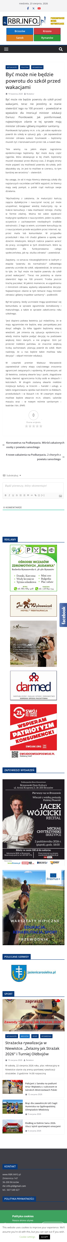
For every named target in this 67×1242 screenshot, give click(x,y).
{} (39, 495)
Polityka (24, 67)
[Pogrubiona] (5, 495)
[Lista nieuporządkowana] (24, 495)
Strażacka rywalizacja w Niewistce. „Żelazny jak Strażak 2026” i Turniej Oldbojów (32, 1048)
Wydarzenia (37, 67)
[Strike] (17, 495)
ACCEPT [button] (44, 1237)
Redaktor (30, 94)
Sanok (20, 37)
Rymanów (47, 37)
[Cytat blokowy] (28, 495)
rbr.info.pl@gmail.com (14, 1185)
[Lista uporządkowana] (20, 495)
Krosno (47, 31)
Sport (35, 1036)
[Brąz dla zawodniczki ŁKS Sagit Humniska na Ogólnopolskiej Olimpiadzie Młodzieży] (12, 1109)
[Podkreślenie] (13, 495)
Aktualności (12, 67)
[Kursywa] (9, 495)
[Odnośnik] (35, 495)
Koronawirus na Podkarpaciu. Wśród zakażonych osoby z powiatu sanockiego (35, 445)
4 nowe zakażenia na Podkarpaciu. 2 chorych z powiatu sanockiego (33, 457)
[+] (43, 495)
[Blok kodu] (32, 495)
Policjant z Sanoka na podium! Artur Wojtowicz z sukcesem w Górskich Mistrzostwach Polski (41, 1086)
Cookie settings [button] (27, 1236)
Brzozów (20, 31)
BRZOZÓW (25, 1036)
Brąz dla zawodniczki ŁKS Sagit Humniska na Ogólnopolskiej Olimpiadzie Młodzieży (41, 1106)
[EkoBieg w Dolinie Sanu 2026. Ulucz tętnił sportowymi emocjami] (12, 1127)
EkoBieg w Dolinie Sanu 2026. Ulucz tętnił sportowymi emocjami (43, 1125)
